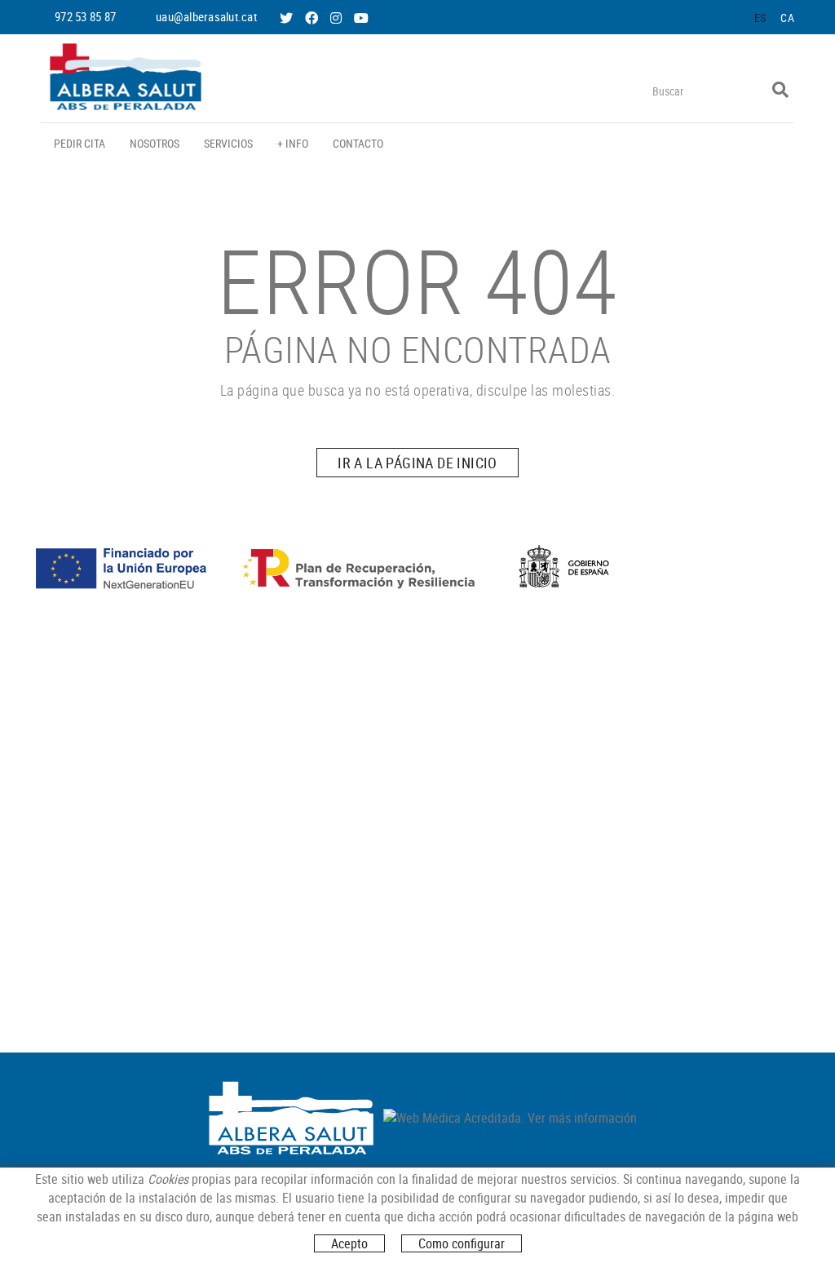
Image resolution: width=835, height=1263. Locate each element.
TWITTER (288, 17)
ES (760, 17)
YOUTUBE (363, 17)
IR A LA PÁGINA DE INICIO (417, 462)
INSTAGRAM (337, 17)
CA (787, 17)
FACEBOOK (313, 17)
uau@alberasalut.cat (206, 16)
